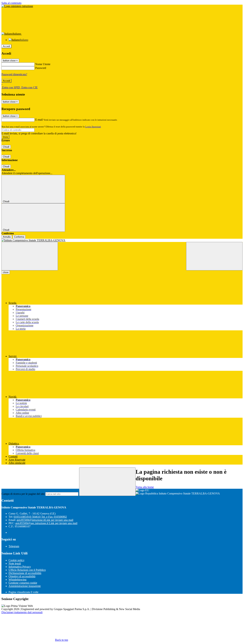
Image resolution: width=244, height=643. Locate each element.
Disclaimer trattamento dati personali (22, 612)
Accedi (6, 46)
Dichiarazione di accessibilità (25, 573)
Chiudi (6, 146)
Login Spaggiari (93, 126)
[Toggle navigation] (29, 256)
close (5, 272)
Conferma (19, 237)
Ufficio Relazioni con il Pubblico (27, 569)
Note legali (15, 563)
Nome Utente (42, 64)
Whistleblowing (17, 579)
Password (40, 67)
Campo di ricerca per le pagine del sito (23, 493)
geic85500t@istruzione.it (45, 519)
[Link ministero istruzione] (17, 6)
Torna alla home (145, 487)
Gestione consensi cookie (23, 582)
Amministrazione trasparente (25, 586)
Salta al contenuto (11, 2)
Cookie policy (16, 560)
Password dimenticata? (14, 74)
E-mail (39, 119)
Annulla (7, 237)
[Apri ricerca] (214, 256)
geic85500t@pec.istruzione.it (46, 523)
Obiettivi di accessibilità (22, 576)
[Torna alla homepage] (122, 240)
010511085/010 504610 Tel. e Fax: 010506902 (40, 516)
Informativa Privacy (20, 566)
